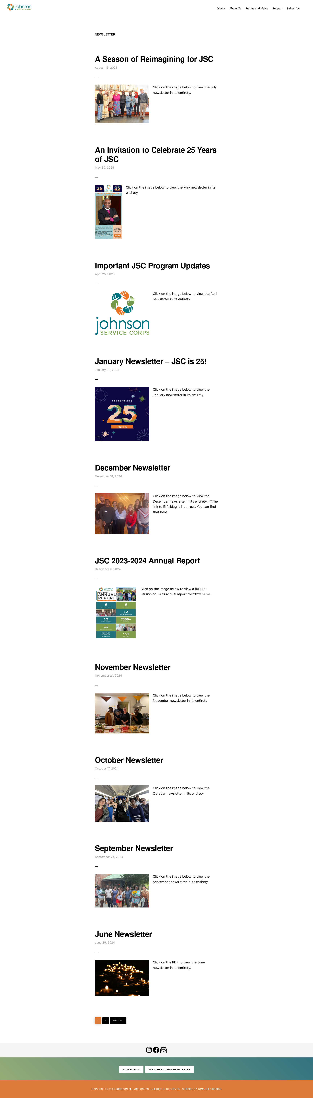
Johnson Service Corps (19, 7)
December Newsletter (132, 467)
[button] (304, 5)
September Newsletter (134, 847)
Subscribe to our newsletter (169, 1069)
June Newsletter (123, 933)
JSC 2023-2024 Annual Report (147, 560)
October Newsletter (129, 759)
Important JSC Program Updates (152, 265)
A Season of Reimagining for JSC (154, 58)
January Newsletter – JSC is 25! (151, 360)
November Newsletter (132, 666)
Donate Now (131, 1069)
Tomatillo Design (210, 1089)
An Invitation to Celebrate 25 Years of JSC (156, 154)
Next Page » (118, 1019)
